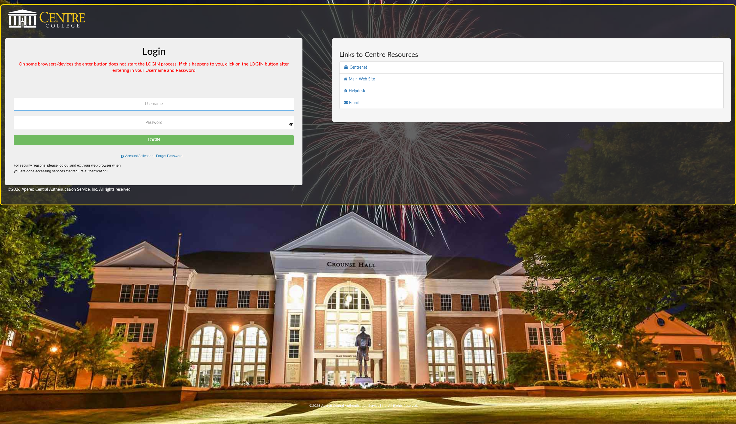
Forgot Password (169, 156)
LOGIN (154, 140)
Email (353, 103)
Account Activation (140, 156)
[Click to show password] (291, 124)
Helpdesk (356, 91)
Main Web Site (361, 79)
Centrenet (357, 67)
